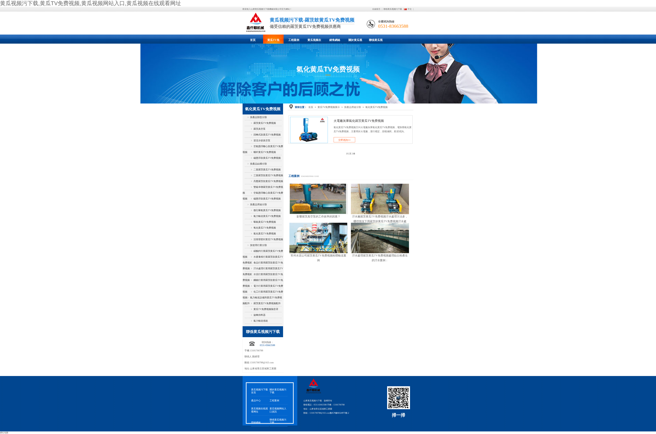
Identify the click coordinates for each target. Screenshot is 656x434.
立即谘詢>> (344, 140)
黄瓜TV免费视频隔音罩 (266, 309)
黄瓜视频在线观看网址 (314, 41)
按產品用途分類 (352, 107)
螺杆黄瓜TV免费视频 (265, 152)
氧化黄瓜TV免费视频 (265, 227)
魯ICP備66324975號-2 (339, 413)
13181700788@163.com (262, 362)
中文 (410, 9)
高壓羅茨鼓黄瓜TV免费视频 (268, 181)
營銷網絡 (256, 422)
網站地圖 (4, 432)
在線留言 (376, 9)
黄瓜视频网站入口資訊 (278, 410)
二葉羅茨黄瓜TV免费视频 (267, 169)
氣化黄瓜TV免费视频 (376, 107)
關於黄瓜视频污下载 (355, 41)
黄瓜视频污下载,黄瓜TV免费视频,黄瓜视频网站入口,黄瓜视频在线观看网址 (90, 3)
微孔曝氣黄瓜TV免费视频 (267, 210)
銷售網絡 (334, 39)
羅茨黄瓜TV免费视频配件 (267, 303)
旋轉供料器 (259, 315)
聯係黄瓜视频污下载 (393, 9)
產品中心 (256, 400)
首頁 (253, 39)
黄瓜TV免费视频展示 (273, 41)
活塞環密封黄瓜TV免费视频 (268, 239)
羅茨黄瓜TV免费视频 (265, 123)
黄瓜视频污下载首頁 (259, 391)
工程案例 (293, 39)
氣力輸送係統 (261, 321)
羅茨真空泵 (259, 129)
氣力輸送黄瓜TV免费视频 (267, 216)
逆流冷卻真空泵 (262, 140)
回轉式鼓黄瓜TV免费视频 (267, 134)
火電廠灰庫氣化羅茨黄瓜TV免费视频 (359, 120)
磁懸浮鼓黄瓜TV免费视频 (267, 158)
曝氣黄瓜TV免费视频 (265, 222)
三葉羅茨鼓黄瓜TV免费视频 (268, 175)
